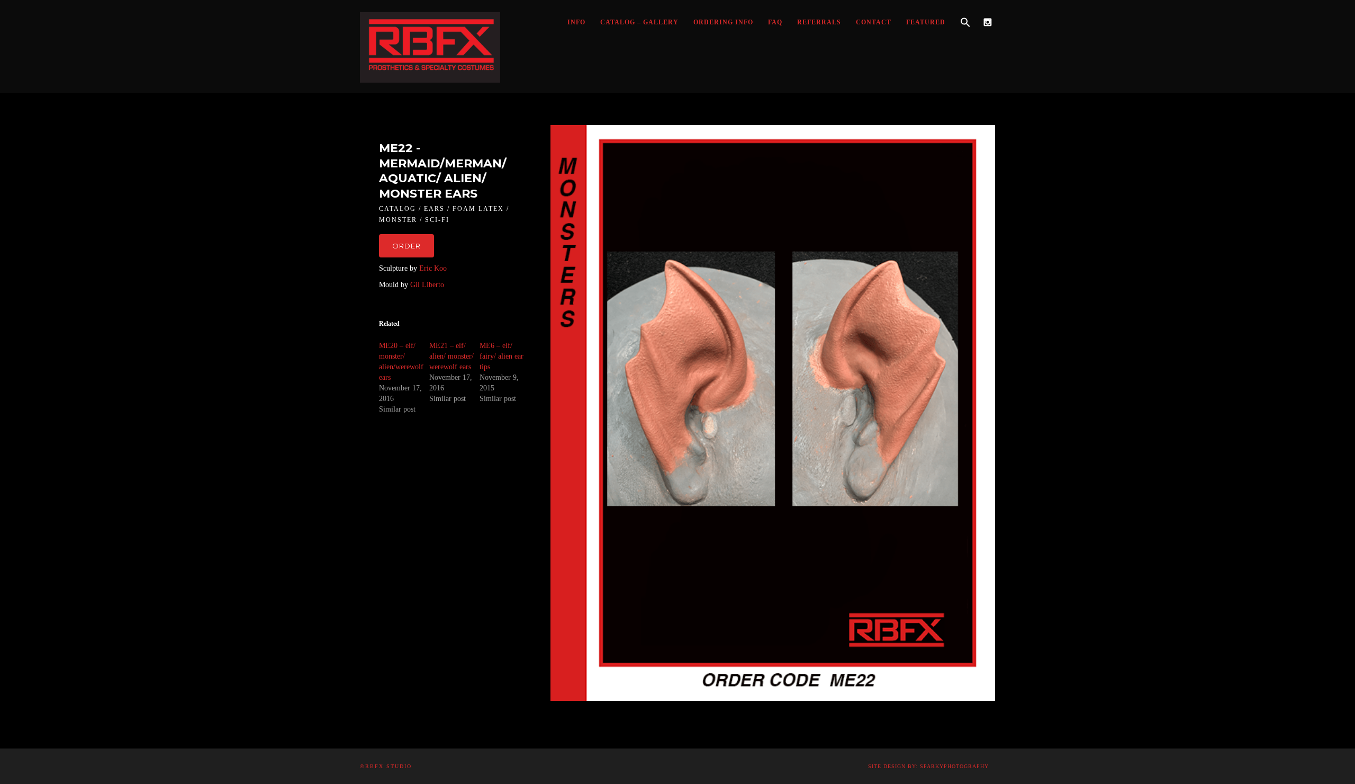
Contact (873, 22)
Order (406, 246)
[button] (965, 23)
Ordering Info (723, 22)
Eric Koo (433, 268)
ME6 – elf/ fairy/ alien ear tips (501, 356)
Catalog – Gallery (639, 22)
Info (576, 22)
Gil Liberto (427, 285)
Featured (925, 22)
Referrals (819, 22)
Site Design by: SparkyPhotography (928, 766)
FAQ (775, 22)
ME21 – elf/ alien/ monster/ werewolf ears (451, 356)
